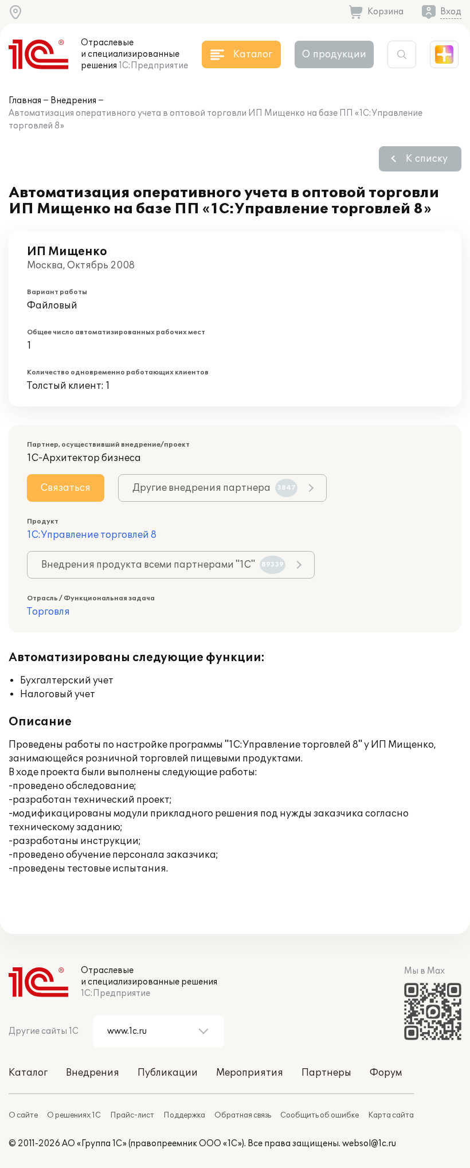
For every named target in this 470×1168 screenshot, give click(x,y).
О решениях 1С (74, 1115)
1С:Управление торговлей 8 (91, 535)
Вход (450, 12)
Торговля (48, 612)
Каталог (28, 1073)
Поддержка (184, 1115)
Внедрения (73, 101)
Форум (386, 1073)
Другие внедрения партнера (214, 488)
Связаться (66, 488)
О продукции (334, 54)
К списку (427, 159)
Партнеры (326, 1073)
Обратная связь (242, 1115)
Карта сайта (391, 1115)
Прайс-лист (132, 1115)
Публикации (168, 1073)
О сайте (23, 1115)
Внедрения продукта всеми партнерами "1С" (162, 565)
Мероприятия (249, 1073)
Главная (25, 101)
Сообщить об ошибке (319, 1115)
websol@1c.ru (369, 1144)
